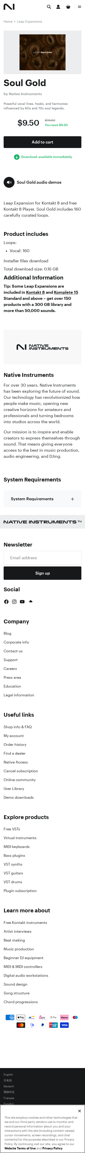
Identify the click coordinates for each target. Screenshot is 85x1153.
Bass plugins (14, 855)
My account (14, 735)
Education (12, 686)
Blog (7, 633)
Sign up (42, 573)
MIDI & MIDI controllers (23, 966)
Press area (12, 677)
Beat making (14, 940)
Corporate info (16, 642)
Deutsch (9, 1086)
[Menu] (80, 7)
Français (9, 1098)
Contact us (13, 651)
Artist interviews (18, 931)
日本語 (8, 1080)
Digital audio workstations (26, 975)
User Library (14, 788)
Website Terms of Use (20, 1148)
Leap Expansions (29, 21)
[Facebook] (6, 601)
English (8, 1074)
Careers (10, 668)
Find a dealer (15, 753)
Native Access (16, 762)
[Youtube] (22, 601)
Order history (15, 744)
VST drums (13, 882)
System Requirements (32, 499)
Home (8, 21)
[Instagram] (14, 601)
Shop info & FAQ (18, 727)
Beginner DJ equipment (24, 958)
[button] (32, 182)
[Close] (80, 1111)
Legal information (19, 695)
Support (11, 660)
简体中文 (9, 1092)
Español (9, 1104)
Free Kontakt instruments (25, 922)
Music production (19, 949)
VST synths (13, 864)
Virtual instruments (20, 838)
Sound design (15, 984)
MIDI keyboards (17, 846)
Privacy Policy (52, 1148)
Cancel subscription (21, 771)
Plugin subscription (20, 890)
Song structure (16, 993)
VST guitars (13, 873)
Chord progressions (21, 1002)
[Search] (49, 7)
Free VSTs (12, 829)
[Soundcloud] (30, 601)
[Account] (58, 7)
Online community (20, 780)
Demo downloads (19, 797)
